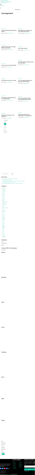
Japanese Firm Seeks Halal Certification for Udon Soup (9, 178)
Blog (20, 463)
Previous (6, 120)
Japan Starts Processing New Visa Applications (7, 116)
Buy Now (2, 471)
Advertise (2, 452)
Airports (3, 187)
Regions (3, 225)
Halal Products (4, 204)
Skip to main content (4, 0)
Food (3, 198)
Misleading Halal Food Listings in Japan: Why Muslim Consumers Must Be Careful (13, 181)
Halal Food (3, 447)
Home (2, 441)
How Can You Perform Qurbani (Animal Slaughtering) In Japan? (24, 99)
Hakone (3, 200)
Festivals (3, 197)
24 (6, 130)
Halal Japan (2, 5)
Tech (3, 230)
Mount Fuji (3, 217)
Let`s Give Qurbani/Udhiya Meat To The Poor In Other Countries (25, 81)
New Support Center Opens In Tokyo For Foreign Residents (8, 98)
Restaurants (4, 226)
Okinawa (3, 223)
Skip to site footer (4, 2)
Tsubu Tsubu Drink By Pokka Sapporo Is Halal (8, 31)
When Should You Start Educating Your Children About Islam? (25, 31)
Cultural (3, 192)
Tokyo (3, 231)
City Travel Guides (4, 243)
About (2, 450)
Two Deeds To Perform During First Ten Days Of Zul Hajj (26, 62)
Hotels (3, 205)
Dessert (3, 193)
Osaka (3, 224)
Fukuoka (3, 199)
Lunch (3, 213)
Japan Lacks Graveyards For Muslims (8, 65)
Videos (3, 237)
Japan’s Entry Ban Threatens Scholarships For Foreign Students (25, 115)
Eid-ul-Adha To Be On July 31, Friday (8, 80)
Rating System (3, 449)
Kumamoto (3, 210)
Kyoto (3, 212)
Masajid (3, 216)
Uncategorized (3, 28)
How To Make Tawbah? (22, 48)
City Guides (4, 191)
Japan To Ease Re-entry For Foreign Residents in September (8, 47)
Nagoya (3, 219)
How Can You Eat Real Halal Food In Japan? (8, 182)
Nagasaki (3, 218)
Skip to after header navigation (6, 1)
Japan (3, 206)
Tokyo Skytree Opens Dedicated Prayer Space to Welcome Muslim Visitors (12, 183)
